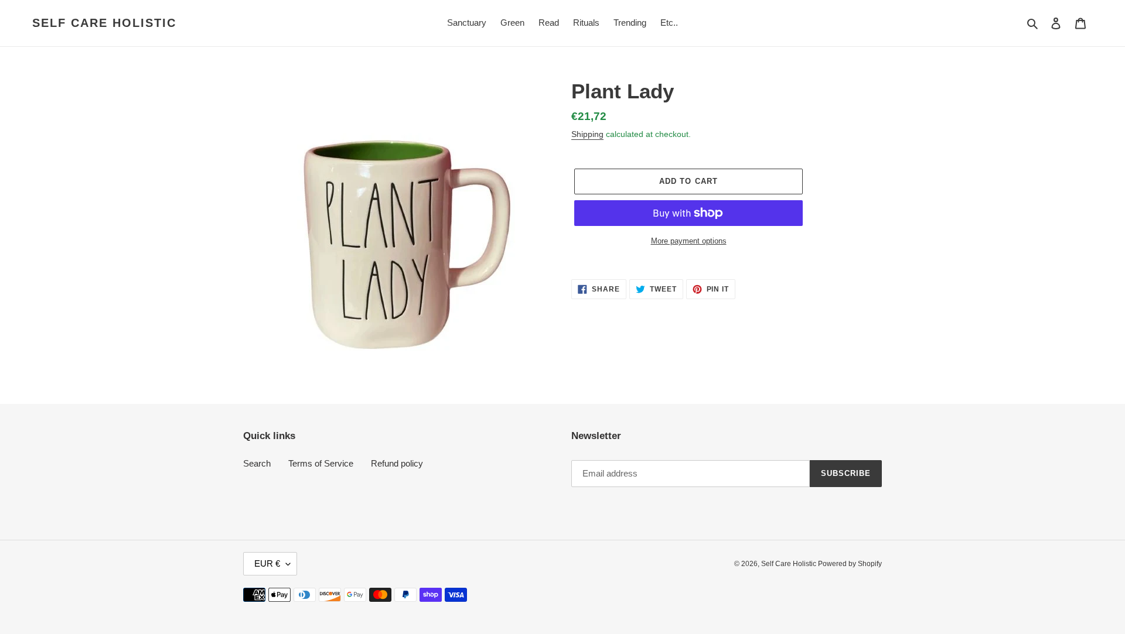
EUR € (267, 563)
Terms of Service (320, 463)
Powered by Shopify (850, 564)
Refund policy (397, 463)
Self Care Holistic (104, 22)
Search (257, 463)
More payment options (689, 241)
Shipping (587, 134)
